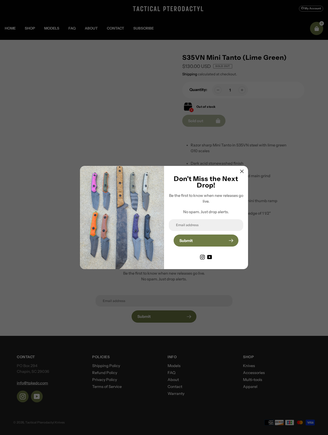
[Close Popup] (242, 171)
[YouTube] (209, 256)
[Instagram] (202, 256)
